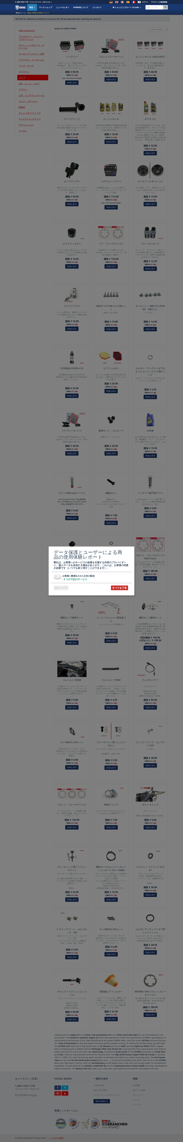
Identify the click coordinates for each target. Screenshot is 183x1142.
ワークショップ (45, 7)
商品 (31, 7)
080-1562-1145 (22, 2)
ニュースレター (62, 7)
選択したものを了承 (61, 588)
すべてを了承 (119, 587)
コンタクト (97, 7)
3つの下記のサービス (74, 579)
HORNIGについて (80, 7)
